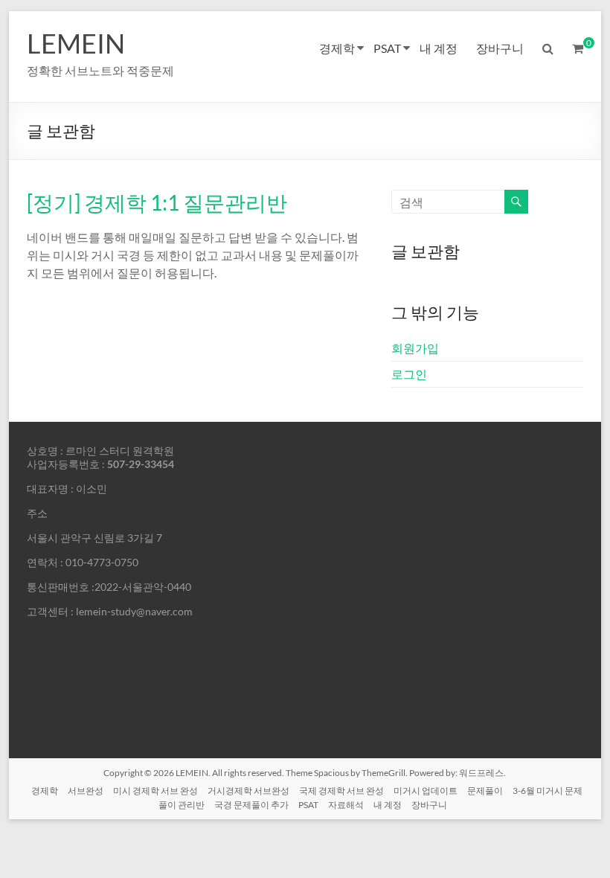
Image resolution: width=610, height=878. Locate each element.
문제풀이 (485, 790)
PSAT (387, 48)
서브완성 (85, 790)
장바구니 (500, 48)
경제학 (337, 48)
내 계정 (439, 48)
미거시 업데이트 (426, 790)
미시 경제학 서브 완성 (155, 790)
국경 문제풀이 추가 (251, 804)
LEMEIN (76, 43)
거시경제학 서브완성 (248, 790)
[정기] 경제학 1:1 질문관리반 (157, 202)
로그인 (409, 374)
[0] (577, 48)
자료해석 (346, 804)
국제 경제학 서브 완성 (341, 790)
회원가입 (415, 348)
